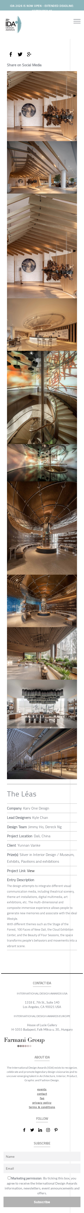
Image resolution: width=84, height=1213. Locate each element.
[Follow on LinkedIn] (42, 1130)
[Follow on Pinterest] (58, 1130)
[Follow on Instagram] (50, 1130)
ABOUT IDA (42, 1057)
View (31, 870)
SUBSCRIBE (42, 1143)
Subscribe (42, 1202)
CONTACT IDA (42, 983)
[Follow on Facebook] (26, 1130)
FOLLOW (42, 1118)
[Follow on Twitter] (34, 1130)
